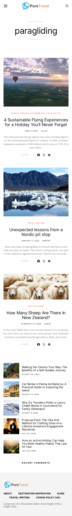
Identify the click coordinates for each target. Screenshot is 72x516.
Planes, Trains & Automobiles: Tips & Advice (36, 113)
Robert (46, 241)
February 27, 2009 (31, 324)
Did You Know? (36, 306)
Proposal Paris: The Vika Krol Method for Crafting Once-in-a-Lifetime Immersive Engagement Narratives (42, 424)
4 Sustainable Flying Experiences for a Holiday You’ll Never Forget (36, 122)
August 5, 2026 (30, 413)
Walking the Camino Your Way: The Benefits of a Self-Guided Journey (44, 368)
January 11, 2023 (30, 241)
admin (47, 324)
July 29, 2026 (29, 434)
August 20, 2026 (30, 374)
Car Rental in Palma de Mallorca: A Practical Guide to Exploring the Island (44, 387)
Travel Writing (36, 223)
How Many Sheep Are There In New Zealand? (36, 315)
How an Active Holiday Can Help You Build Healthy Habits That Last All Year (44, 443)
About (7, 493)
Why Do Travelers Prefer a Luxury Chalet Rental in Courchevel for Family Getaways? (43, 406)
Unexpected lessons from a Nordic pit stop (36, 232)
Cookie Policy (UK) (48, 497)
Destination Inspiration (34, 493)
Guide (60, 493)
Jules (44, 131)
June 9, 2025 (31, 131)
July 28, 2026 (29, 451)
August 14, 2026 (30, 394)
